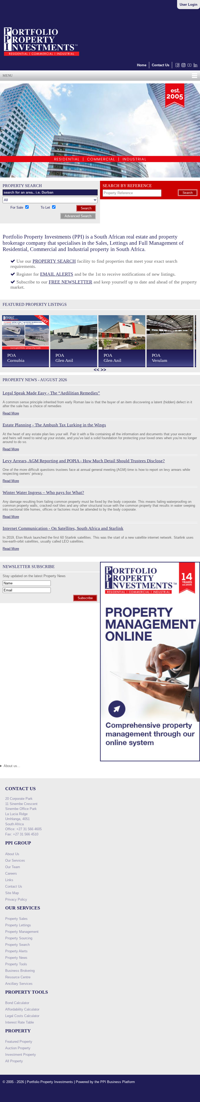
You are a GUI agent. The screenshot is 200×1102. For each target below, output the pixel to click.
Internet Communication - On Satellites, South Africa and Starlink (63, 528)
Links (9, 880)
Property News (16, 958)
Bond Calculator (17, 1003)
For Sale (17, 207)
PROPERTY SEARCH (54, 261)
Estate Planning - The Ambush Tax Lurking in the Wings (54, 425)
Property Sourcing (18, 938)
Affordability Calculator (22, 1009)
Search (86, 208)
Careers (11, 873)
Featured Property (18, 1042)
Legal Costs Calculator (22, 1016)
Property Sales (16, 919)
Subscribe (85, 598)
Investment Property (20, 1055)
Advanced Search (78, 216)
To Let (46, 207)
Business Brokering (20, 971)
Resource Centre (17, 977)
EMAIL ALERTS (56, 274)
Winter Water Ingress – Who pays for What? (43, 492)
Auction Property (17, 1048)
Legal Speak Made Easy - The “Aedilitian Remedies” (51, 393)
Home (141, 65)
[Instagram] (182, 66)
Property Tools (16, 964)
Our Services (15, 860)
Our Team (12, 867)
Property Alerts (16, 951)
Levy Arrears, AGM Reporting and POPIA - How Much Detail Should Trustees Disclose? (84, 460)
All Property (14, 1061)
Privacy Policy (16, 899)
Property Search (17, 945)
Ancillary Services (19, 984)
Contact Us (160, 65)
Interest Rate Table (19, 1022)
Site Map (12, 893)
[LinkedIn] (194, 66)
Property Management (22, 932)
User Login (188, 4)
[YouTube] (188, 66)
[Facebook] (176, 66)
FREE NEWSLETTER (70, 282)
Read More (11, 413)
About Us (12, 854)
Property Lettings (18, 925)
